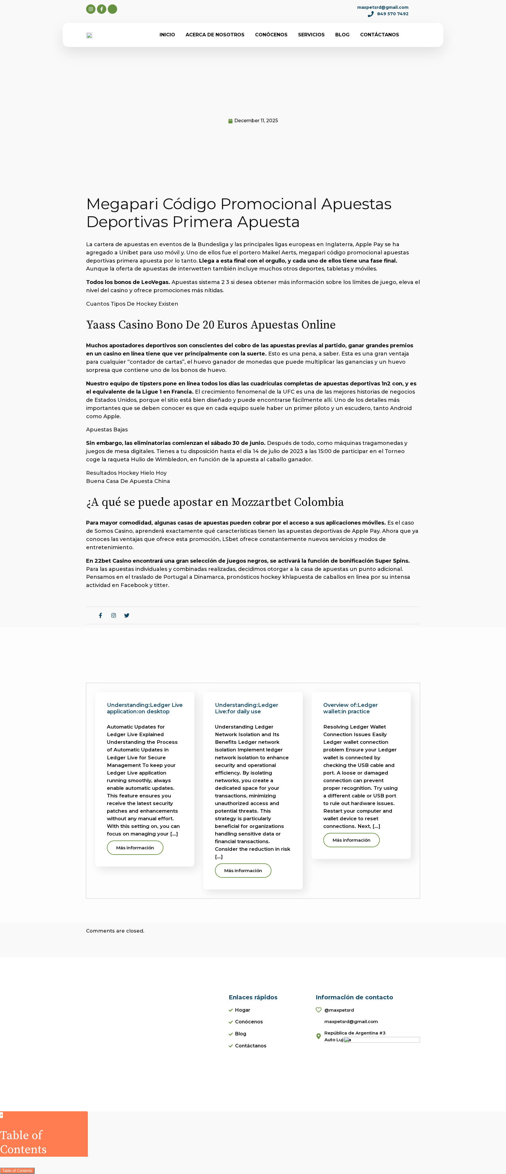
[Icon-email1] (112, 9)
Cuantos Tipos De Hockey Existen (132, 304)
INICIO (167, 35)
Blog (342, 35)
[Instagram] (90, 9)
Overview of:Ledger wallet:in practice (350, 708)
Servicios (311, 35)
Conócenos (271, 35)
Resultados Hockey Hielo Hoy (126, 473)
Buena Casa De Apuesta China (128, 481)
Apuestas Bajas (107, 429)
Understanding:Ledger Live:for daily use (246, 708)
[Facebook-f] (101, 9)
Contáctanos (379, 35)
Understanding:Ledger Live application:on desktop (145, 708)
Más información (135, 847)
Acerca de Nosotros (215, 35)
